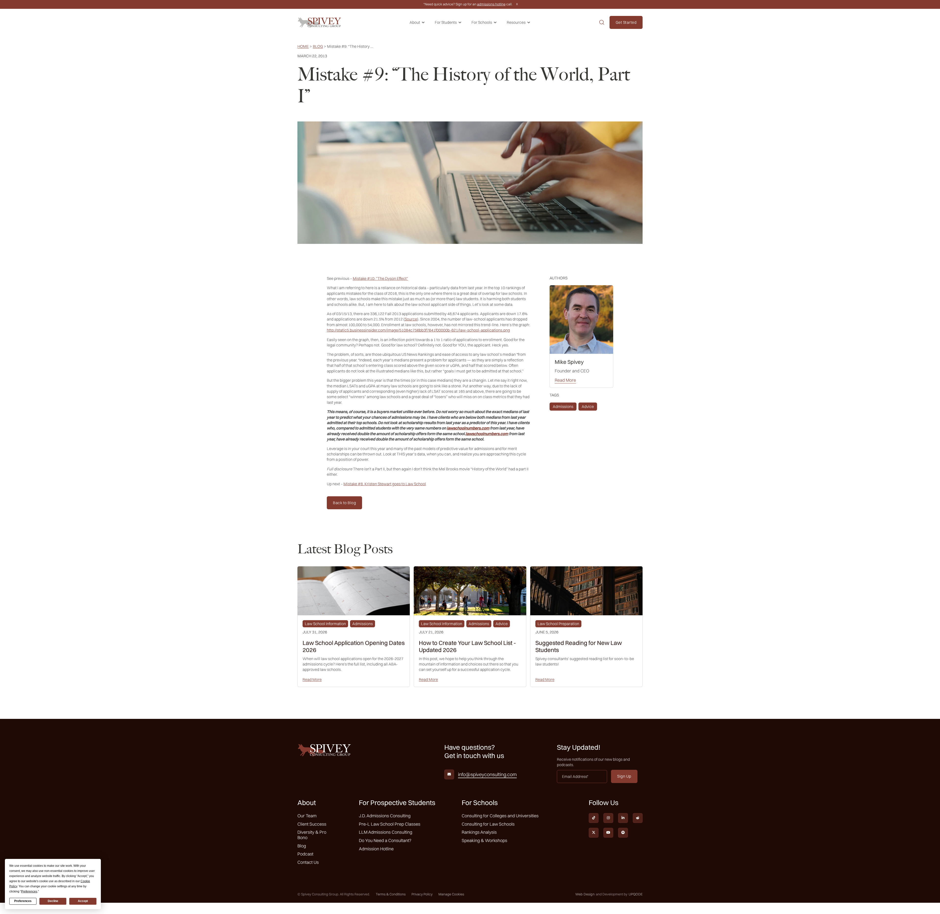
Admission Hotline (376, 849)
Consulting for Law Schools (488, 824)
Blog (318, 46)
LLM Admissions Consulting (385, 832)
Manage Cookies (451, 894)
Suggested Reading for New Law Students (578, 646)
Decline (53, 901)
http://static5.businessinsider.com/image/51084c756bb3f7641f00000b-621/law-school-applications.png (418, 330)
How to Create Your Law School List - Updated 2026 (467, 646)
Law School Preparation (558, 623)
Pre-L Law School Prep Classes (389, 824)
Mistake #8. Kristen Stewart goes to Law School (384, 483)
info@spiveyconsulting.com (487, 774)
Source (411, 319)
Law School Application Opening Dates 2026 (354, 646)
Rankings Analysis (479, 832)
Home (303, 46)
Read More (565, 380)
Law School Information (325, 623)
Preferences (23, 901)
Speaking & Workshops (484, 840)
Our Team (307, 816)
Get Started (626, 22)
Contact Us (308, 862)
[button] (417, 22)
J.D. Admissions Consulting (385, 816)
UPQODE (636, 894)
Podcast (305, 854)
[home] (319, 22)
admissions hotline (491, 4)
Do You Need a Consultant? (385, 840)
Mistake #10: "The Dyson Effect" (380, 278)
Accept (83, 901)
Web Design (585, 894)
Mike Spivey (569, 362)
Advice (588, 406)
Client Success (311, 824)
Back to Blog (344, 502)
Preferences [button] (29, 891)
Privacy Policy (422, 894)
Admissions (563, 406)
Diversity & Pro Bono (311, 834)
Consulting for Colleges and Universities (500, 816)
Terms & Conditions (391, 894)
